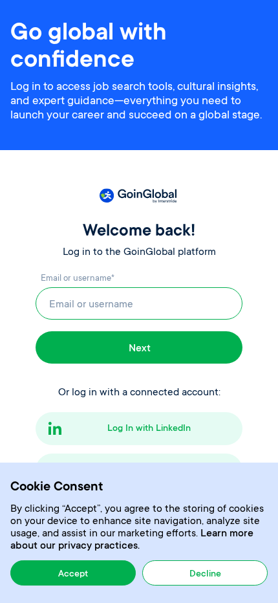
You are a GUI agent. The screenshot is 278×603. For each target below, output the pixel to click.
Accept (73, 574)
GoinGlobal (138, 195)
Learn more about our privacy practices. (131, 540)
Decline (205, 574)
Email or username (77, 278)
